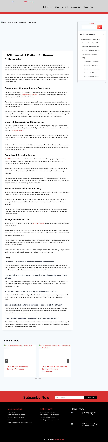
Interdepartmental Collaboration (17, 420)
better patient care (38, 223)
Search (92, 24)
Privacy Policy (88, 7)
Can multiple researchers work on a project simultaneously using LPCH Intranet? (94, 65)
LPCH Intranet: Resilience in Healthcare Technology (89, 413)
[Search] (99, 27)
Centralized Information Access (90, 46)
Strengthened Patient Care (89, 54)
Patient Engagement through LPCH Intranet (20, 422)
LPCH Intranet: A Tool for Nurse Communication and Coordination (54, 368)
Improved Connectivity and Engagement (93, 43)
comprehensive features (29, 94)
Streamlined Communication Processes (91, 39)
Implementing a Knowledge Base (49, 414)
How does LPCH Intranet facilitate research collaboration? (94, 61)
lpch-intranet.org (58, 439)
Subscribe (91, 397)
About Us (65, 7)
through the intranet (18, 130)
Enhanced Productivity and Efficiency (92, 50)
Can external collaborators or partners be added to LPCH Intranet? (94, 72)
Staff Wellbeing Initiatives (47, 417)
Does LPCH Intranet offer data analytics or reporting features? (94, 76)
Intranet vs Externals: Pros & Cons (49, 412)
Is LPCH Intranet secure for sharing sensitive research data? (94, 69)
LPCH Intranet (11, 412)
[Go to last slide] (6, 361)
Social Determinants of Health (16, 417)
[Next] (68, 361)
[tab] (35, 378)
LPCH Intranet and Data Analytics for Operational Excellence (90, 424)
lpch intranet (47, 7)
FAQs (83, 57)
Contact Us (75, 7)
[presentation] (20, 353)
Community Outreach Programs (16, 414)
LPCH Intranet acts (14, 159)
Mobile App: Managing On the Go (49, 420)
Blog (57, 7)
